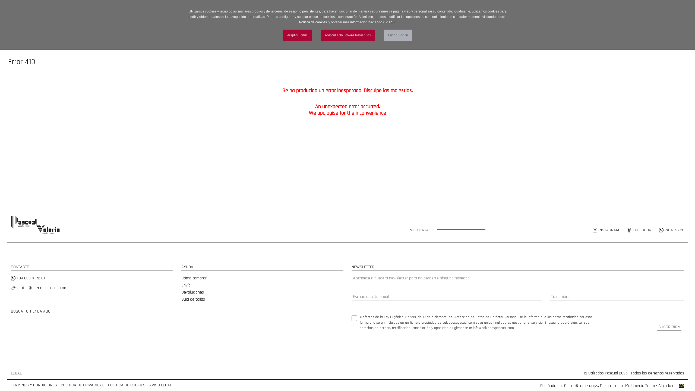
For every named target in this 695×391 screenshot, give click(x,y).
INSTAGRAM (608, 230)
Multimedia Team (640, 386)
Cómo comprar (194, 278)
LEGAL (16, 373)
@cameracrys (586, 386)
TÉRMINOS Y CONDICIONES (34, 385)
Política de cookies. (313, 22)
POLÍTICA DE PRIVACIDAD (82, 385)
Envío (186, 285)
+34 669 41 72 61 (30, 278)
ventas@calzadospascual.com (41, 288)
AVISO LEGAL (160, 385)
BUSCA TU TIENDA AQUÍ (31, 311)
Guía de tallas (193, 299)
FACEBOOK (641, 230)
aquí (392, 22)
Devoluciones (192, 292)
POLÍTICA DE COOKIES (127, 385)
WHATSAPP (674, 230)
